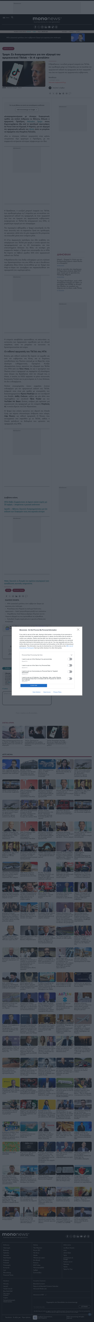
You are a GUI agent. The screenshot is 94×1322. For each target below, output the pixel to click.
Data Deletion (37, 692)
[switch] (69, 659)
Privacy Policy (57, 692)
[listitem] (47, 655)
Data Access (47, 692)
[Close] (79, 630)
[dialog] (47, 661)
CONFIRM (33, 685)
